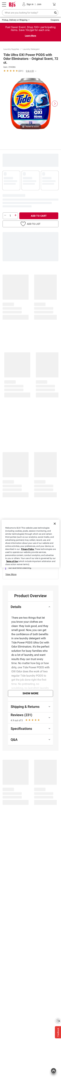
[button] (13, 71)
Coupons (55, 20)
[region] (30, 544)
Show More (30, 693)
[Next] (55, 103)
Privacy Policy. (27, 549)
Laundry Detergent (31, 49)
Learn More (30, 35)
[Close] (54, 523)
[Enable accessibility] (58, 1021)
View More (10, 574)
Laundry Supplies (11, 49)
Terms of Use (12, 561)
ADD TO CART (39, 215)
